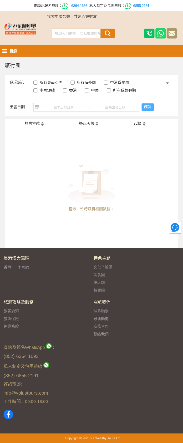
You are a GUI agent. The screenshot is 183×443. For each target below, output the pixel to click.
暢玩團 (99, 282)
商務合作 (101, 326)
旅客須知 (11, 311)
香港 (7, 267)
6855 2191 (141, 6)
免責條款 (11, 326)
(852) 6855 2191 (21, 375)
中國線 (23, 267)
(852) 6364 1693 (21, 356)
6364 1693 (78, 6)
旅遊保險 (11, 319)
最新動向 (101, 319)
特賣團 (99, 290)
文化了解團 (102, 267)
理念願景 (101, 311)
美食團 (99, 275)
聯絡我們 (101, 334)
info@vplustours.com (26, 393)
